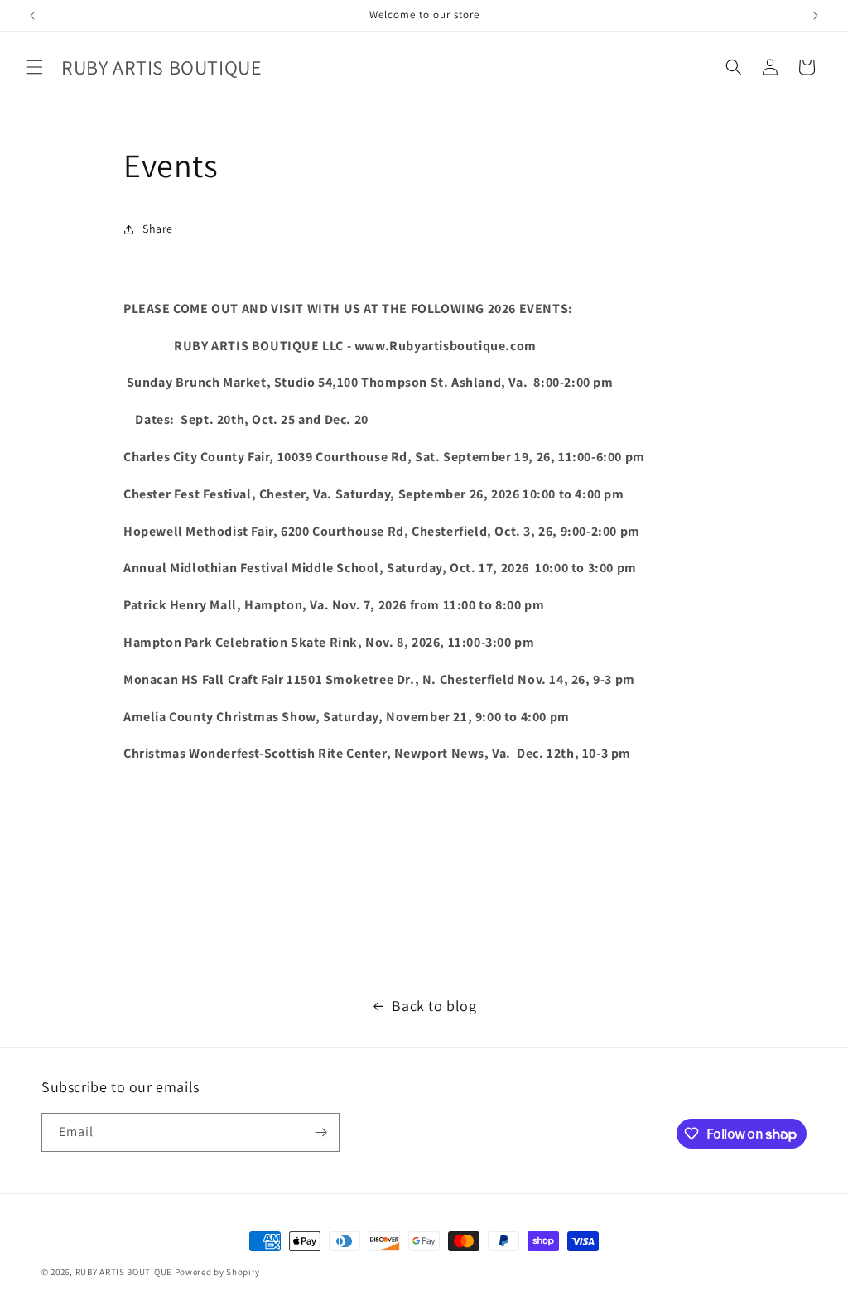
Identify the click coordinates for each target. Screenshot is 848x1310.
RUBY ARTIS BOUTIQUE (123, 1272)
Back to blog (434, 1005)
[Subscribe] (320, 1132)
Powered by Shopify (217, 1272)
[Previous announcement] (32, 15)
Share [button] (157, 228)
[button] (35, 67)
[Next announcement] (815, 15)
